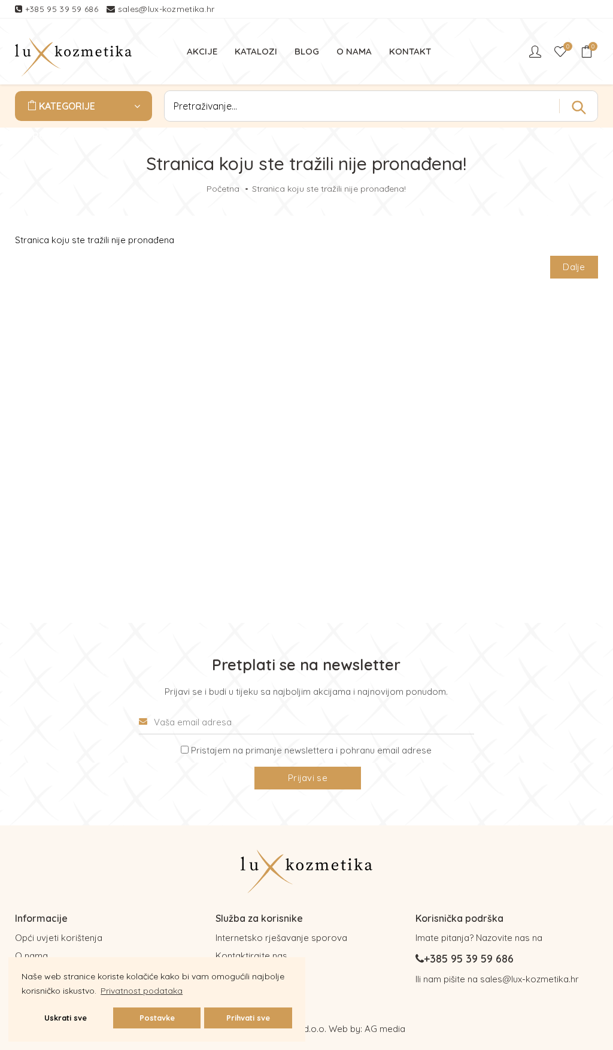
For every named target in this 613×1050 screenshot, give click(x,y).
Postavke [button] (157, 1017)
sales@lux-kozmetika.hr (166, 9)
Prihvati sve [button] (248, 1017)
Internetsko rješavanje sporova (281, 937)
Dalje (574, 267)
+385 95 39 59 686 (63, 9)
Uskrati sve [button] (65, 1017)
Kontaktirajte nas (251, 955)
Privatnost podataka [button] (142, 990)
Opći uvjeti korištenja (58, 937)
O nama (31, 955)
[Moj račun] (536, 51)
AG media (385, 1028)
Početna (223, 188)
